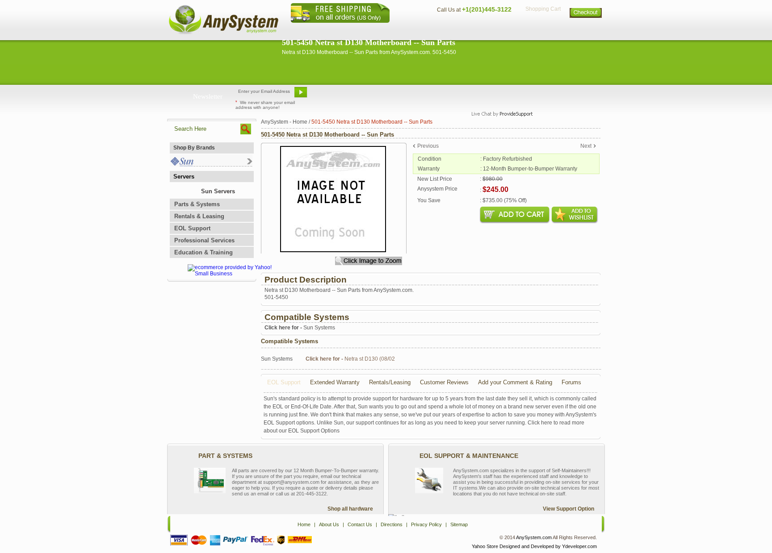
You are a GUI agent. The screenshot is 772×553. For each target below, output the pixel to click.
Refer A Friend (381, 95)
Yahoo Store (485, 546)
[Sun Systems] (211, 164)
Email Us (332, 95)
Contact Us (452, 29)
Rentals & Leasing (199, 216)
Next (586, 146)
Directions (495, 29)
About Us (410, 29)
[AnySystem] (223, 33)
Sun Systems (299, 327)
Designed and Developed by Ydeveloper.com (548, 546)
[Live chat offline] (498, 95)
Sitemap (586, 29)
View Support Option (568, 509)
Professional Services (204, 240)
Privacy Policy (542, 29)
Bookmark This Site (439, 95)
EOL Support (192, 228)
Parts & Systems (197, 204)
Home (374, 29)
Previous (428, 146)
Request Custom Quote (560, 95)
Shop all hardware (350, 509)
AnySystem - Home (284, 122)
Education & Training (203, 252)
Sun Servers (218, 191)
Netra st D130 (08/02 (350, 359)
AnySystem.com (534, 537)
